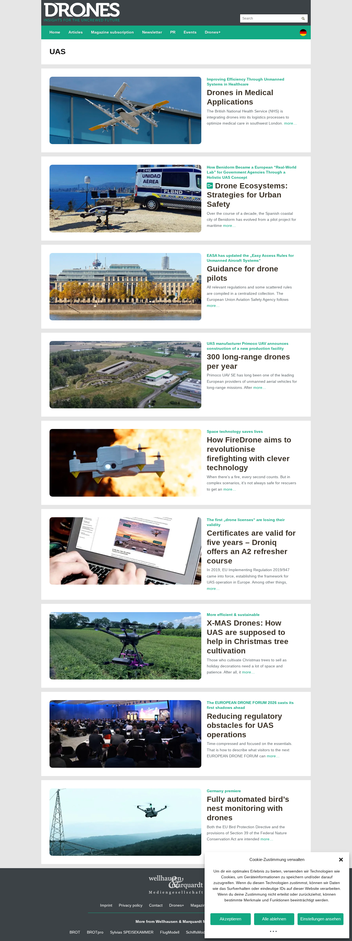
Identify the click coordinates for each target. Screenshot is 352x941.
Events (190, 32)
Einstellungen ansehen (320, 919)
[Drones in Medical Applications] (125, 110)
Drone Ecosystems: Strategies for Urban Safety (247, 194)
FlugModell (169, 932)
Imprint (106, 905)
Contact (156, 905)
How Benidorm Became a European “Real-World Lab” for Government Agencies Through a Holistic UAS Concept (251, 172)
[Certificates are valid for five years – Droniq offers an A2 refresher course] (125, 550)
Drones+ (213, 32)
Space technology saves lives (235, 431)
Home (55, 32)
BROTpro (95, 932)
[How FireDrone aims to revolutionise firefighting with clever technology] (125, 462)
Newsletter (152, 32)
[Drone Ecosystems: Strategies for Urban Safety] (125, 198)
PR (172, 32)
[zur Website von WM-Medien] (176, 885)
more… (290, 123)
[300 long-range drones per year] (125, 374)
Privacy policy (130, 905)
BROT (75, 932)
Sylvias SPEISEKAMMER (131, 932)
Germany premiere (224, 791)
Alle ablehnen (274, 919)
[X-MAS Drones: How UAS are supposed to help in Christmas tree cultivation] (125, 645)
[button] (341, 859)
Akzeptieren (230, 919)
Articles (75, 32)
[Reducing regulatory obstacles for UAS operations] (125, 733)
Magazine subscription (112, 32)
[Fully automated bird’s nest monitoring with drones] (125, 821)
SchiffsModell (197, 932)
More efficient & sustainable (233, 614)
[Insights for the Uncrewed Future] (80, 9)
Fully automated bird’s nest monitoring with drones (248, 808)
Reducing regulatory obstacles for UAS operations (244, 725)
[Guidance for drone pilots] (125, 286)
